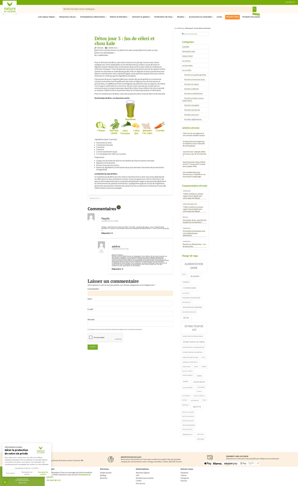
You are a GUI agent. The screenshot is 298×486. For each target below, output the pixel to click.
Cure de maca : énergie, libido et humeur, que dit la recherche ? (194, 154)
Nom (90, 299)
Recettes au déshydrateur (193, 93)
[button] (5, 482)
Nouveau (184, 400)
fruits (196, 366)
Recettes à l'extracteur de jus (107, 50)
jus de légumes (188, 387)
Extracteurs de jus (67, 17)
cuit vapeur (185, 293)
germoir (204, 366)
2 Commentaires (102, 55)
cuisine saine (189, 288)
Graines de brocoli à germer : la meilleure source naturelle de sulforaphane (194, 143)
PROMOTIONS (232, 17)
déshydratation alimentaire (191, 298)
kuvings (199, 391)
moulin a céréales (199, 396)
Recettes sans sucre (191, 115)
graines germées (187, 375)
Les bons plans (187, 65)
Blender (195, 276)
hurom (199, 376)
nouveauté (195, 400)
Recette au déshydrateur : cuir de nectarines (194, 245)
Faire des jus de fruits (190, 362)
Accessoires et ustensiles (200, 17)
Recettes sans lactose (148, 50)
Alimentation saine (188, 51)
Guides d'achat (187, 56)
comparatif (186, 282)
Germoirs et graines (140, 17)
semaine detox (94, 198)
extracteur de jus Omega (194, 342)
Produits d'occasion (251, 16)
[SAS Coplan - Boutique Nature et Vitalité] (14, 8)
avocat (184, 274)
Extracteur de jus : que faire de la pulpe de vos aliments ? (194, 221)
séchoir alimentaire (188, 425)
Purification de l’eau (163, 17)
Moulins (180, 17)
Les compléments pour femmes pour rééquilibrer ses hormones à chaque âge (194, 174)
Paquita (105, 218)
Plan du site (140, 483)
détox (186, 318)
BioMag (103, 475)
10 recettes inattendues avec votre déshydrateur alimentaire (194, 233)
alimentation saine (194, 266)
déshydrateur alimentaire (192, 307)
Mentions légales (143, 472)
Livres (219, 17)
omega (204, 400)
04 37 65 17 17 (290, 2)
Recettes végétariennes (105, 53)
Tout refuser (10, 473)
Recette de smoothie (188, 416)
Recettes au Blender (191, 89)
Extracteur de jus (194, 327)
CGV (137, 475)
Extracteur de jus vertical (193, 352)
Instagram (185, 478)
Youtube (184, 480)
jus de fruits (199, 382)
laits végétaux (186, 396)
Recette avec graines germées (195, 75)
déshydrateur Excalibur (189, 312)
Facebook (184, 472)
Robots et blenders (118, 17)
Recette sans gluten (188, 421)
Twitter (184, 475)
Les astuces (186, 61)
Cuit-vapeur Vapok (46, 17)
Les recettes (186, 70)
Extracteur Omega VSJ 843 (190, 357)
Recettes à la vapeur (191, 84)
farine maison (186, 366)
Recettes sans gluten (129, 50)
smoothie (200, 434)
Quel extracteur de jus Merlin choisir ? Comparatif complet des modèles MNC (194, 164)
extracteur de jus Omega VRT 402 (193, 347)
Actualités (185, 47)
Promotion (185, 405)
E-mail (90, 309)
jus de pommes (201, 387)
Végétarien (200, 439)
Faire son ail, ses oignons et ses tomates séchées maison (194, 134)
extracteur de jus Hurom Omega (192, 336)
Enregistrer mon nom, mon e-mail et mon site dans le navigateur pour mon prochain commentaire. (115, 329)
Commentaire (93, 289)
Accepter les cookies (43, 473)
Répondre (106, 233)
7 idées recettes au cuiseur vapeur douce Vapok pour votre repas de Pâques (193, 196)
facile (203, 357)
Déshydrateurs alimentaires (92, 17)
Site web (91, 319)
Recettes (103, 478)
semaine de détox (187, 429)
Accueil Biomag (179, 28)
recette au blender (188, 412)
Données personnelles (145, 478)
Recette (197, 406)
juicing (185, 381)
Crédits (139, 480)
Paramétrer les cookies (26, 473)
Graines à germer (187, 371)
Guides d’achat (106, 472)
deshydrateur (186, 302)
